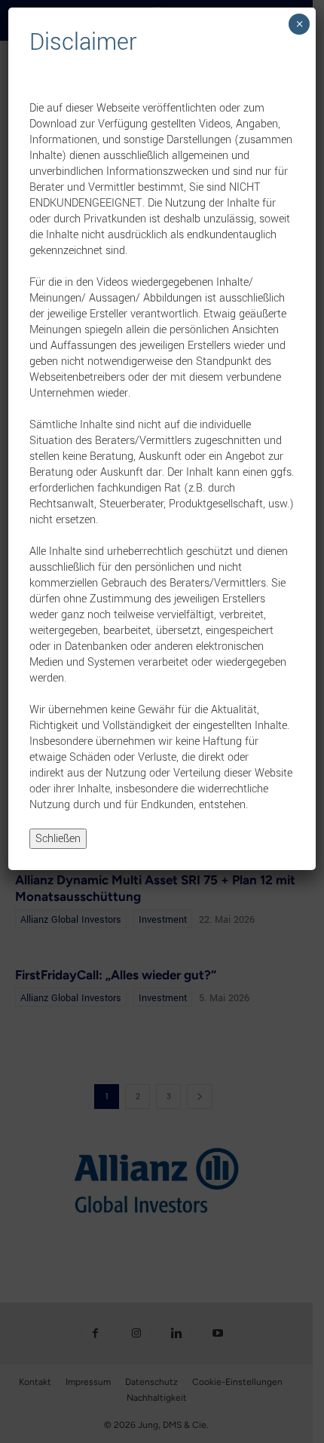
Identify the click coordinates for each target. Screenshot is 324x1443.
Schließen (58, 839)
